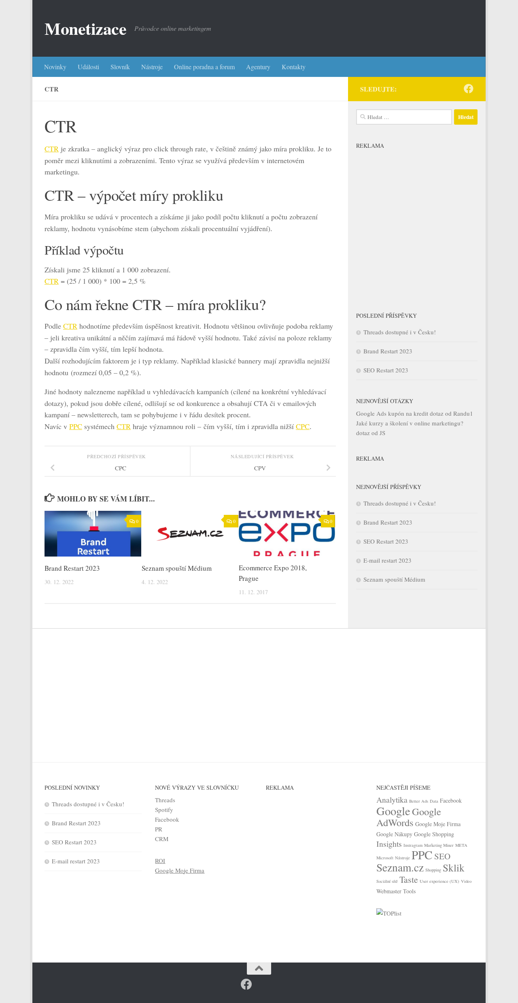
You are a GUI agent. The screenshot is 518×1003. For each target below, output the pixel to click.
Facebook (167, 819)
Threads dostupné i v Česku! (399, 332)
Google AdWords (408, 817)
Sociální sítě (387, 881)
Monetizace (85, 28)
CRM (161, 839)
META (461, 845)
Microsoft (384, 858)
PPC (75, 426)
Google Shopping (434, 834)
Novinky (55, 66)
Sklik (454, 867)
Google (393, 810)
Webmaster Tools (396, 891)
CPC (303, 426)
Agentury (258, 66)
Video (466, 881)
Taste (408, 879)
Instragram (412, 845)
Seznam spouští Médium (177, 568)
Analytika (392, 799)
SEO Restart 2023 (385, 370)
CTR (52, 148)
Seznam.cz (400, 867)
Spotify (164, 809)
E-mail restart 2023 (387, 560)
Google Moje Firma (179, 870)
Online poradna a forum (204, 66)
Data (434, 801)
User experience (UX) (439, 881)
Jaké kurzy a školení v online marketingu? (409, 423)
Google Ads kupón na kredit (392, 413)
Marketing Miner (439, 845)
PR (158, 829)
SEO (442, 856)
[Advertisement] (417, 224)
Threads (165, 800)
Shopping (433, 870)
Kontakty (294, 66)
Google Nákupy (394, 834)
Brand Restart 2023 (72, 568)
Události (88, 66)
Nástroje (152, 66)
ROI (160, 860)
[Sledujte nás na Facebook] (468, 89)
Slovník (120, 66)
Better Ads (418, 801)
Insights (389, 843)
